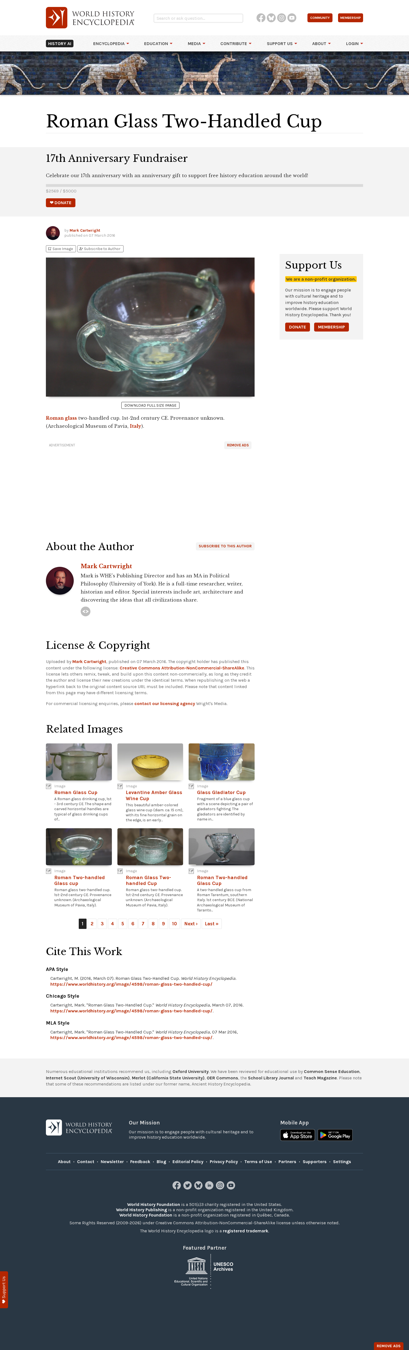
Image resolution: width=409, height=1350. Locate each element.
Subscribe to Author (99, 249)
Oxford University (191, 1071)
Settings (342, 1161)
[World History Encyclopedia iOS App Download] (297, 1135)
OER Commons (222, 1078)
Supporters (315, 1161)
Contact (85, 1161)
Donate (297, 327)
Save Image (60, 249)
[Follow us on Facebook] (177, 1188)
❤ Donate (61, 202)
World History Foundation (153, 1204)
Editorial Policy (188, 1161)
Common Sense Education (331, 1071)
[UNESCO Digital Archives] (204, 1271)
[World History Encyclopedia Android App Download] (335, 1135)
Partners (287, 1161)
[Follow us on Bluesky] (199, 1188)
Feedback (140, 1161)
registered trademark (245, 1230)
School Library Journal (271, 1078)
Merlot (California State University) (168, 1078)
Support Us (280, 43)
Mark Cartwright (85, 230)
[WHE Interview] (85, 611)
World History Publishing (141, 1209)
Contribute (233, 43)
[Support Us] (4, 1289)
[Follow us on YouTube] (231, 1188)
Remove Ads (238, 445)
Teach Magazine (320, 1078)
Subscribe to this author (225, 546)
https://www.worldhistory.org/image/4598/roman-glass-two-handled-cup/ (131, 984)
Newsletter (112, 1161)
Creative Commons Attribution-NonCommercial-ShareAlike (182, 668)
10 (174, 923)
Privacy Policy (224, 1161)
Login (352, 43)
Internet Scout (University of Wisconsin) (88, 1078)
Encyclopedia (109, 43)
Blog (161, 1161)
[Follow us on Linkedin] (210, 1188)
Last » (212, 923)
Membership (331, 327)
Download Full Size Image (150, 405)
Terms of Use (258, 1161)
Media (194, 43)
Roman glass (61, 418)
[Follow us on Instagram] (221, 1188)
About (319, 43)
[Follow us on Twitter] (188, 1188)
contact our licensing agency (164, 703)
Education (156, 43)
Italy (135, 426)
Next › (191, 923)
